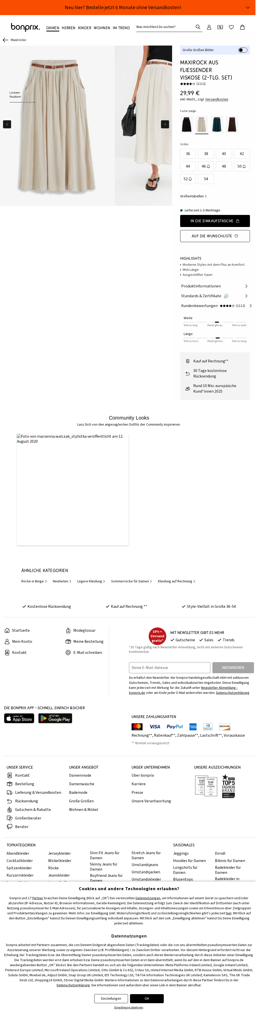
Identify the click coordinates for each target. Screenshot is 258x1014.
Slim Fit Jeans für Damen (104, 855)
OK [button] (147, 998)
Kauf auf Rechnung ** (129, 606)
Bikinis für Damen (230, 860)
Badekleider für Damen (228, 870)
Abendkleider (18, 853)
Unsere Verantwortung (151, 801)
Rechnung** (142, 735)
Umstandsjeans (145, 865)
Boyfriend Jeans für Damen (106, 878)
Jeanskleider (59, 875)
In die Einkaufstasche (212, 220)
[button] (72, 489)
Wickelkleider (59, 860)
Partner (37, 898)
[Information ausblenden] (248, 8)
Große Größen (81, 801)
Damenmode (80, 775)
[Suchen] (198, 26)
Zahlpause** (187, 735)
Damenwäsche (81, 783)
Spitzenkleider (19, 868)
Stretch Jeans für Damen (146, 855)
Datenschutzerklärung (232, 692)
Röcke (53, 868)
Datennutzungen (148, 898)
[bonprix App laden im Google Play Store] (55, 718)
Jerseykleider (59, 853)
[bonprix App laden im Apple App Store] (19, 718)
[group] (57, 126)
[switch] (242, 50)
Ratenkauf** (164, 735)
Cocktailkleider (20, 860)
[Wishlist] (231, 27)
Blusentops (183, 879)
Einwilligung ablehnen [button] (128, 1007)
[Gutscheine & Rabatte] (220, 27)
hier (229, 913)
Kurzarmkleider (20, 875)
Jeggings (181, 853)
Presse (137, 792)
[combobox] (166, 27)
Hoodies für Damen (189, 860)
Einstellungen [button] (111, 998)
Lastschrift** (211, 735)
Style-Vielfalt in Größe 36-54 (211, 606)
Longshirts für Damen (185, 870)
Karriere (139, 784)
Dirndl (220, 853)
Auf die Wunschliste (212, 236)
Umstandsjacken (146, 872)
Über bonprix (143, 775)
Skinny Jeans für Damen (103, 867)
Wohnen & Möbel (83, 809)
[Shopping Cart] (242, 27)
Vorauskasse (234, 735)
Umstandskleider (146, 879)
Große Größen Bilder (198, 50)
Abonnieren (233, 667)
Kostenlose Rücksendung (49, 606)
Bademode (78, 792)
